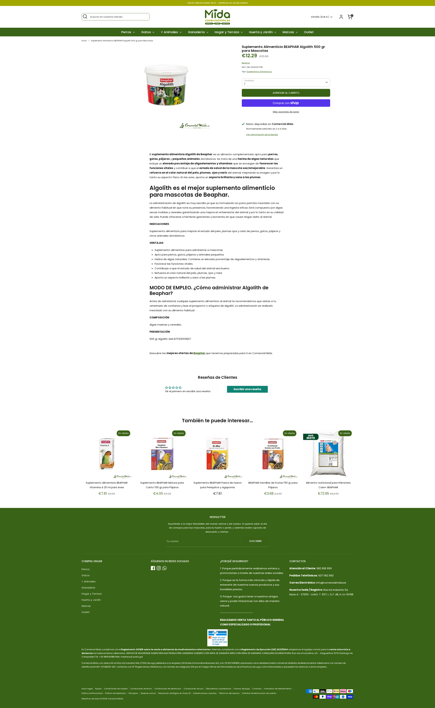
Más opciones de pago (286, 111)
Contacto (257, 688)
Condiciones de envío (141, 688)
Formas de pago (242, 688)
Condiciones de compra (116, 688)
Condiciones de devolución (167, 688)
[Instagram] (159, 568)
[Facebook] (153, 568)
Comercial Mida (115, 698)
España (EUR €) (320, 17)
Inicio (84, 40)
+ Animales (170, 32)
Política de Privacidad (92, 693)
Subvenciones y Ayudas (204, 693)
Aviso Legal (87, 688)
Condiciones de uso (193, 688)
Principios (133, 693)
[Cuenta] (341, 16)
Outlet (309, 32)
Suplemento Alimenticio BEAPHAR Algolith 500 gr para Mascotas (122, 40)
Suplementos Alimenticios (259, 71)
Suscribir (255, 541)
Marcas (289, 32)
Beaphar (246, 63)
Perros (126, 32)
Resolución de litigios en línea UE (174, 693)
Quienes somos (148, 693)
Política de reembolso (115, 693)
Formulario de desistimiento (277, 688)
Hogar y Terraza (227, 32)
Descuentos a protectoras (218, 688)
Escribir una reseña (247, 389)
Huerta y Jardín (261, 32)
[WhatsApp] (164, 568)
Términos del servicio (229, 693)
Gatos (146, 32)
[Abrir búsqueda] (85, 16)
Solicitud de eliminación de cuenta (259, 693)
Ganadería (196, 32)
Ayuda (98, 688)
